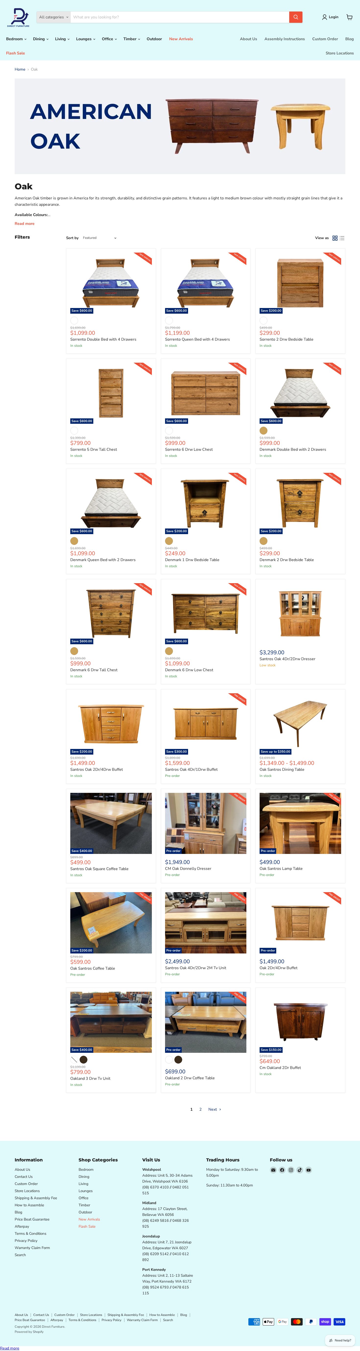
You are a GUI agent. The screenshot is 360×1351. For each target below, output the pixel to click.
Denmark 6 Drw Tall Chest (94, 670)
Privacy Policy (26, 1240)
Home (20, 69)
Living (61, 39)
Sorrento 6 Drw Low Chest (189, 449)
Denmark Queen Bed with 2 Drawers (103, 560)
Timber (130, 39)
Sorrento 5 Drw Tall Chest (93, 449)
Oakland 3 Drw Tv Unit (90, 1078)
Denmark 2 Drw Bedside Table (287, 560)
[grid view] (335, 238)
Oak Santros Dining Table (282, 769)
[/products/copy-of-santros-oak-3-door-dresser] (300, 613)
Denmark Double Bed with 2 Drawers (293, 449)
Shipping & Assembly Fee (36, 1198)
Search (20, 1254)
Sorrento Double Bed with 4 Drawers (103, 339)
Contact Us (24, 1176)
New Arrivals (181, 39)
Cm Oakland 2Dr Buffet (280, 1067)
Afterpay (22, 1226)
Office (108, 39)
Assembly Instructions (284, 39)
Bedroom (15, 39)
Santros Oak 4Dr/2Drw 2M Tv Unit (195, 968)
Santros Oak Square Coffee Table (99, 869)
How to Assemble (29, 1205)
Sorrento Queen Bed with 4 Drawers (197, 339)
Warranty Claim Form (32, 1247)
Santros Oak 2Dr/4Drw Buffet (96, 769)
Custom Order (325, 39)
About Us (248, 39)
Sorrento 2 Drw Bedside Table (286, 339)
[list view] (341, 238)
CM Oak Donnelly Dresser (188, 868)
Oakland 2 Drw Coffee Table (190, 1078)
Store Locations (340, 53)
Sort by (72, 238)
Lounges (84, 39)
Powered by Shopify (29, 1332)
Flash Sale (15, 53)
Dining (39, 39)
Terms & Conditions (30, 1233)
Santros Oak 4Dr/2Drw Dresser (287, 659)
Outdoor (154, 39)
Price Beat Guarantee (32, 1219)
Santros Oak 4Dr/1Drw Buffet (191, 769)
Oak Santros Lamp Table (281, 868)
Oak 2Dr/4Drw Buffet (279, 968)
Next (213, 1109)
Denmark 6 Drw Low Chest (189, 670)
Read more (9, 1348)
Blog (349, 39)
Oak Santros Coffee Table (92, 968)
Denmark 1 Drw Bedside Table (192, 560)
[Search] (295, 17)
